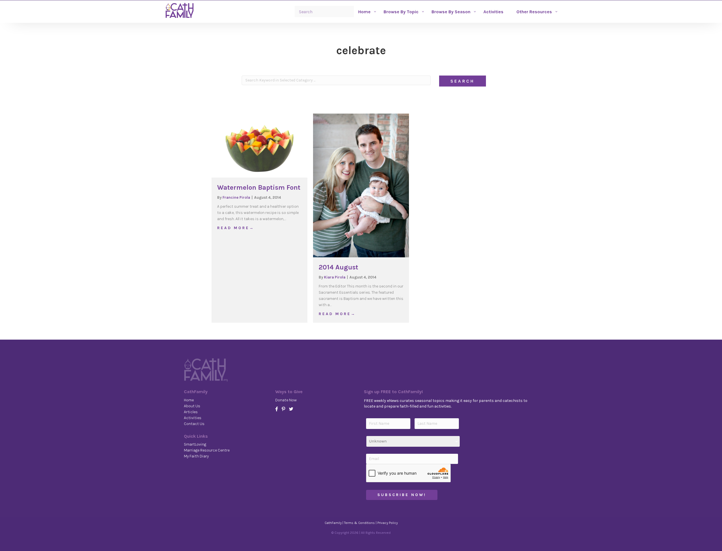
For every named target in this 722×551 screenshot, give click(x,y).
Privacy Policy (387, 523)
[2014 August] (361, 185)
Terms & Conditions (359, 523)
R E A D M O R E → (235, 227)
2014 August (338, 267)
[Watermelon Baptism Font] (259, 145)
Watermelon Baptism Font (258, 187)
